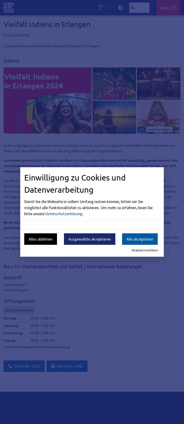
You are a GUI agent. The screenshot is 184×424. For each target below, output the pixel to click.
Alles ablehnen (41, 238)
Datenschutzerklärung (63, 213)
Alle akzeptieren (140, 238)
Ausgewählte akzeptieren (89, 238)
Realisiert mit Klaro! (145, 250)
